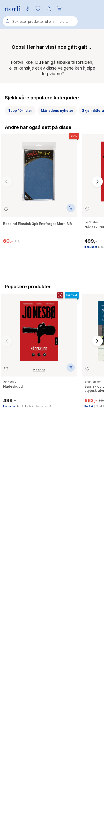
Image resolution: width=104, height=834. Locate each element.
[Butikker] (27, 8)
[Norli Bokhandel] (13, 8)
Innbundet (90, 246)
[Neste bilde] (97, 181)
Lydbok (29, 406)
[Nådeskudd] (39, 328)
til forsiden (81, 62)
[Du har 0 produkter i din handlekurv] (59, 8)
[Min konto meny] (48, 8)
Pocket (88, 406)
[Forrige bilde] (6, 181)
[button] (38, 8)
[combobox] (40, 21)
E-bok (20, 406)
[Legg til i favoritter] (6, 209)
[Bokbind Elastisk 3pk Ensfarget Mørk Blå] (39, 169)
